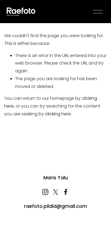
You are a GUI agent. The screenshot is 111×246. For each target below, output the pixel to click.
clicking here (58, 114)
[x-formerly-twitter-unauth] (55, 192)
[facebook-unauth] (66, 192)
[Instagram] (45, 192)
